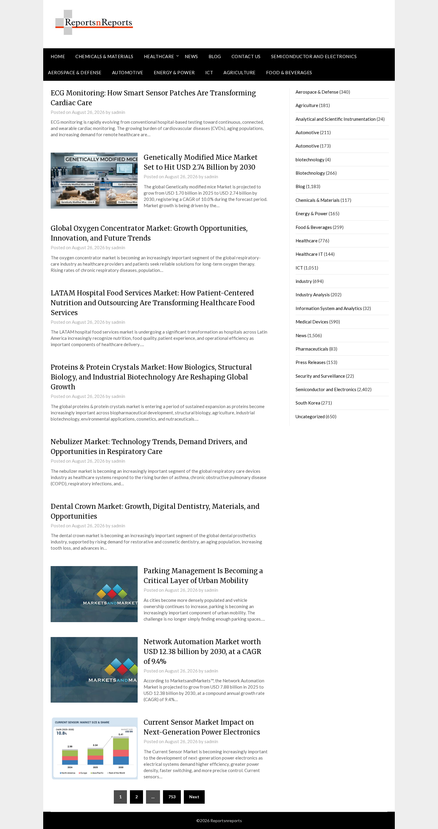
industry (304, 281)
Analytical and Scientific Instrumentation (336, 119)
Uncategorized (310, 416)
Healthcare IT (309, 254)
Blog (215, 56)
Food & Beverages (289, 72)
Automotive (127, 72)
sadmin (118, 112)
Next (194, 796)
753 (171, 796)
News (191, 56)
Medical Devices (312, 321)
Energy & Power (174, 72)
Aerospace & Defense (75, 72)
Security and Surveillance (320, 376)
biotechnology (310, 159)
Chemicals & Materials (104, 56)
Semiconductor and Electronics (314, 56)
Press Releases (311, 362)
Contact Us (246, 56)
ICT (209, 72)
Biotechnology (310, 173)
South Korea (308, 402)
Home (58, 56)
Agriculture (239, 72)
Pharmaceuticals (312, 348)
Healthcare (159, 56)
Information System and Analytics (329, 308)
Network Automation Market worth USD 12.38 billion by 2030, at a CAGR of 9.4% (202, 652)
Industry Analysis (313, 294)
